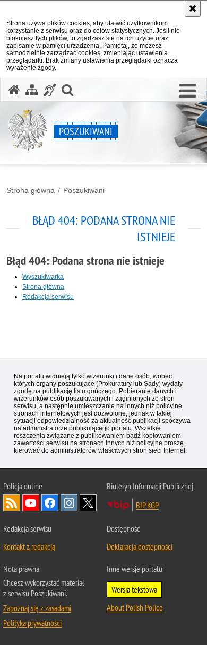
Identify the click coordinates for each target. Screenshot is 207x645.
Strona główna (30, 190)
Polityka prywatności (32, 622)
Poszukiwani (84, 190)
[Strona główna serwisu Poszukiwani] (14, 89)
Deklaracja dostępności (139, 546)
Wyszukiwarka (43, 276)
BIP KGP (147, 505)
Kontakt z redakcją (29, 546)
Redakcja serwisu (48, 297)
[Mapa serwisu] (31, 89)
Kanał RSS (11, 502)
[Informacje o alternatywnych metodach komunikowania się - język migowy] (50, 89)
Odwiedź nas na (30, 502)
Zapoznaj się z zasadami (37, 608)
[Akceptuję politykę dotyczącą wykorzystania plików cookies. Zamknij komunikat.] (193, 8)
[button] (187, 91)
